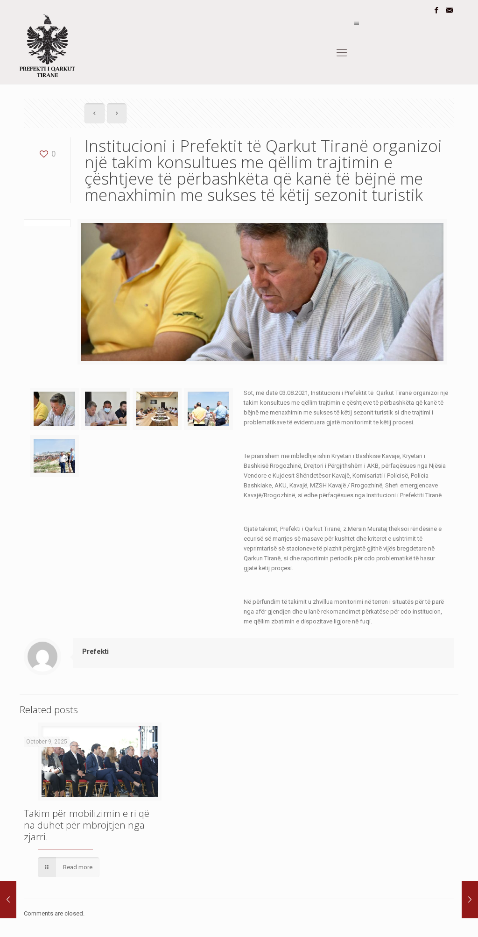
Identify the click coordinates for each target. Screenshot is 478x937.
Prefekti (95, 651)
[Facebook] (437, 10)
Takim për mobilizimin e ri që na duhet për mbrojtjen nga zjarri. (86, 825)
